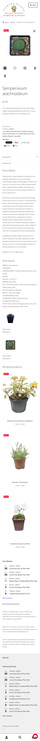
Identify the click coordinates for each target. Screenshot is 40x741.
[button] (34, 31)
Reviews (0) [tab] (6, 163)
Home (7, 22)
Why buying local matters (11, 604)
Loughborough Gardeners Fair (19, 594)
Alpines (12, 22)
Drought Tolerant (27, 131)
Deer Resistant (16, 131)
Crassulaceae (13, 265)
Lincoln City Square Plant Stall (19, 575)
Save (7, 30)
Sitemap (5, 657)
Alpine (8, 131)
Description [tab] (6, 157)
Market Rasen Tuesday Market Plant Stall (23, 581)
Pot (17, 134)
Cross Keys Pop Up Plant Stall (19, 568)
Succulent (17, 136)
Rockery (10, 136)
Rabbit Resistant (25, 134)
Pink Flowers (11, 134)
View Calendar (7, 598)
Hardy (4, 134)
